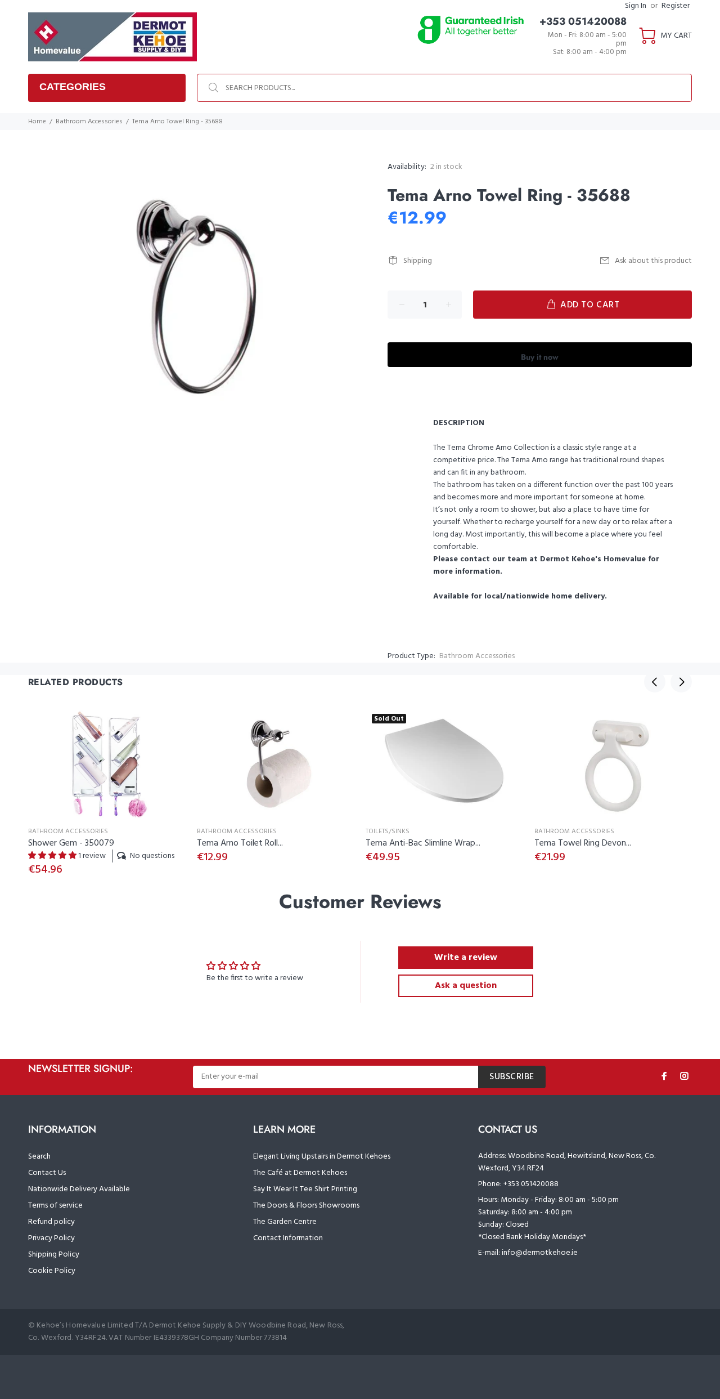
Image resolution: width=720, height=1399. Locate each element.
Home (37, 121)
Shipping (417, 260)
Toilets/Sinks (388, 831)
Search (39, 1156)
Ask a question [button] (466, 985)
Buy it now (540, 357)
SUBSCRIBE (511, 1077)
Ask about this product (653, 260)
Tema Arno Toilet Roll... (240, 843)
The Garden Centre (285, 1221)
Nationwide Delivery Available (79, 1189)
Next (681, 681)
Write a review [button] (465, 957)
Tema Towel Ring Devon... (582, 843)
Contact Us (47, 1172)
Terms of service (55, 1205)
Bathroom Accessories (89, 121)
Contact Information (288, 1238)
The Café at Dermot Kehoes (300, 1172)
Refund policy (51, 1221)
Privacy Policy (51, 1238)
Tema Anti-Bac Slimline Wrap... (423, 843)
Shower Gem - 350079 (71, 843)
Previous (654, 681)
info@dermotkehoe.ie (540, 1252)
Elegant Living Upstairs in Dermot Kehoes (321, 1156)
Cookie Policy (51, 1270)
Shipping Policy (53, 1254)
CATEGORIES (72, 86)
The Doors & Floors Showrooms (306, 1205)
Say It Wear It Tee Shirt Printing (305, 1189)
